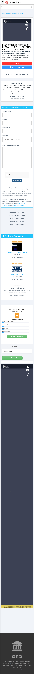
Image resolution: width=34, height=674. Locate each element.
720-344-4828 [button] (17, 63)
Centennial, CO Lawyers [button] (17, 213)
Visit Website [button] (17, 67)
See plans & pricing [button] (17, 295)
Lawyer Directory (5, 13)
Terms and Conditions (18, 205)
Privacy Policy (5, 205)
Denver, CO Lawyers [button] (17, 221)
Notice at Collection (22, 203)
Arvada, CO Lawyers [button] (17, 224)
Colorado (13, 13)
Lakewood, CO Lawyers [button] (17, 216)
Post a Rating (17, 336)
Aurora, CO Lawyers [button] (17, 219)
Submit (17, 180)
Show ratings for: (6, 346)
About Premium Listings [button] (17, 99)
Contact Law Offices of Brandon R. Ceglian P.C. (16, 107)
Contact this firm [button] (17, 257)
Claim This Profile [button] (17, 96)
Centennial (20, 13)
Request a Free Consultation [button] (17, 74)
